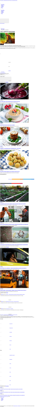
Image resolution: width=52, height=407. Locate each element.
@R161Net (9, 70)
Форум (7, 292)
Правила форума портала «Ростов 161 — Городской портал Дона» (12, 301)
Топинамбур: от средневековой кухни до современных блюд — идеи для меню (10, 148)
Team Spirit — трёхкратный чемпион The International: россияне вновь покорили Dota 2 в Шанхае (15, 294)
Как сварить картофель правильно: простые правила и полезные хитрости (10, 171)
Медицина (1, 266)
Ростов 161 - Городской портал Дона (4, 396)
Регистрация (3, 23)
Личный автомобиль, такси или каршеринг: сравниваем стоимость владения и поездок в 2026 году (13, 290)
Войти (1, 23)
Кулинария (1, 99)
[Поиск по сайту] (4, 18)
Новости (4, 184)
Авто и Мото (1, 288)
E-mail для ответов (2, 74)
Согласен (3, 406)
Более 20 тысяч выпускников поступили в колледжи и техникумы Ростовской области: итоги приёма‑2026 (14, 224)
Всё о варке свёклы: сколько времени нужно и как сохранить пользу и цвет (10, 101)
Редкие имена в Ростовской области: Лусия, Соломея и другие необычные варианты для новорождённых (14, 244)
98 (21, 183)
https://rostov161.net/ (10, 315)
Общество (1, 222)
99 (9, 183)
